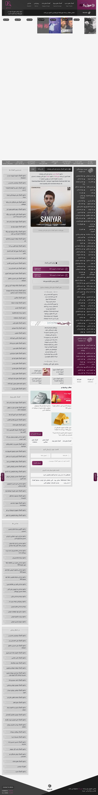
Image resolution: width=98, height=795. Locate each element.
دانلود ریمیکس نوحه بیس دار (17, 602)
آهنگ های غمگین (45, 441)
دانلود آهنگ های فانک (19, 425)
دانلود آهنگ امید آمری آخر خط (17, 415)
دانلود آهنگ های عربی (19, 348)
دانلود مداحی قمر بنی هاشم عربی (16, 584)
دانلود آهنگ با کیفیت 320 (56, 269)
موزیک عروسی (21, 767)
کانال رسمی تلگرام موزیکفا (50, 281)
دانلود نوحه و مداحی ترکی (18, 597)
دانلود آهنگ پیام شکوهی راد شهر (16, 515)
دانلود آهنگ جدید (21, 772)
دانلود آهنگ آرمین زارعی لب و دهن (16, 456)
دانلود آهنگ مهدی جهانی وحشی (16, 685)
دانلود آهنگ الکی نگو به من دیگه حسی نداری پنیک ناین (16, 215)
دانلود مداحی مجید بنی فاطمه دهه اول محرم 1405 (16, 564)
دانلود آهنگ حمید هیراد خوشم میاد (15, 491)
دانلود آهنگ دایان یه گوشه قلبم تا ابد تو (16, 189)
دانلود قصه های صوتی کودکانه (17, 384)
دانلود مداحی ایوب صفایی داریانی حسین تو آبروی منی (16, 537)
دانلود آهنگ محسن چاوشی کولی (16, 466)
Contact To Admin (8, 787)
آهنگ (32, 169)
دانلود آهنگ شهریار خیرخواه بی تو (16, 510)
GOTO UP (49, 789)
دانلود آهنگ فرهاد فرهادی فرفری (16, 668)
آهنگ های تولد (56, 441)
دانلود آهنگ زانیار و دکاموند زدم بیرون (16, 709)
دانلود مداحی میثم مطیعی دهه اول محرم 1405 (15, 578)
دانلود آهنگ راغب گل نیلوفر (18, 749)
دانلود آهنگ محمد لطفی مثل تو (16, 697)
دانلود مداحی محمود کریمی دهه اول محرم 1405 (15, 571)
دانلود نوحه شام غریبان (19, 558)
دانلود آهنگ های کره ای (19, 358)
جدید (54, 174)
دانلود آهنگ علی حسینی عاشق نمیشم (17, 279)
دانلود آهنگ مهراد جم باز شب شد (16, 222)
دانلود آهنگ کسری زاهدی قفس (16, 420)
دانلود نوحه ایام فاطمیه (19, 313)
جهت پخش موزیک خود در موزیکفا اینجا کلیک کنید (15, 13)
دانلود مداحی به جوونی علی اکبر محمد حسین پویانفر (17, 590)
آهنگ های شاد (67, 441)
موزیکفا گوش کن (36, 434)
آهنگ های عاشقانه (35, 441)
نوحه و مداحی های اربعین (18, 607)
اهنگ (47, 176)
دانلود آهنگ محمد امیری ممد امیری (15, 273)
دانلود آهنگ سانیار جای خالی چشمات (57, 169)
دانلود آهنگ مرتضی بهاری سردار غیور (16, 691)
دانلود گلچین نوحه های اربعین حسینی (17, 530)
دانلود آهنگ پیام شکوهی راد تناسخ (15, 472)
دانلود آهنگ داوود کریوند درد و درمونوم (16, 177)
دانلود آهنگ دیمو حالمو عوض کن (16, 209)
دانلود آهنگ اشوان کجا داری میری (16, 653)
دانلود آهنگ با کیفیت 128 (57, 275)
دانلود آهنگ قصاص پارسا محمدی (16, 258)
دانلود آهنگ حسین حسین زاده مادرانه (17, 743)
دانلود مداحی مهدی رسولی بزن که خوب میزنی (16, 438)
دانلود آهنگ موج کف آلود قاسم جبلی (16, 252)
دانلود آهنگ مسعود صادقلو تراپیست (18, 497)
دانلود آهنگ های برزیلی (19, 374)
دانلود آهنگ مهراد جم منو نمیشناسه (18, 504)
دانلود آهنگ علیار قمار (19, 703)
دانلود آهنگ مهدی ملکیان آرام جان (16, 715)
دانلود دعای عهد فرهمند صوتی (17, 612)
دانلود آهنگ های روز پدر (19, 389)
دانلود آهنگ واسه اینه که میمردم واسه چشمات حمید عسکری (16, 292)
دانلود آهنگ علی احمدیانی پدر (17, 268)
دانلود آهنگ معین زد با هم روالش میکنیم (16, 445)
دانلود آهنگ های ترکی (19, 323)
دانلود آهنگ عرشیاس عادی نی (17, 183)
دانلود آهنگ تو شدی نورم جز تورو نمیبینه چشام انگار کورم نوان (16, 674)
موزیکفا (87, 4)
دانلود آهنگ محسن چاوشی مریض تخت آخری (16, 478)
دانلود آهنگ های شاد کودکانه (17, 379)
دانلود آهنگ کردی (20, 308)
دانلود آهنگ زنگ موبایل (19, 328)
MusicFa (85, 13)
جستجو (8, 8)
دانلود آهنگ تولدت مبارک (18, 303)
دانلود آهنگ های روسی (19, 363)
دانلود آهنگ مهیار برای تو (18, 227)
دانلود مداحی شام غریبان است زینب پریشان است (15, 552)
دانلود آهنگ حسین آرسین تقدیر (16, 263)
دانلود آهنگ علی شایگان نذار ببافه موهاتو (16, 203)
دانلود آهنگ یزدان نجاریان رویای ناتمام (16, 726)
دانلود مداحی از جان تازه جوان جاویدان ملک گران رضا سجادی (17, 545)
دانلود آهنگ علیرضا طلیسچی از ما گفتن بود (16, 431)
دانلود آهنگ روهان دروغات (18, 732)
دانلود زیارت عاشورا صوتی (18, 617)
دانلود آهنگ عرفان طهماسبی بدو (16, 462)
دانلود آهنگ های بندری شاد (18, 343)
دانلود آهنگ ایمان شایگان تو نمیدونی (17, 755)
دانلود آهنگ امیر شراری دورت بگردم (15, 720)
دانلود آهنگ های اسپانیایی (18, 353)
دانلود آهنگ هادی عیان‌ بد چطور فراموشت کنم (16, 409)
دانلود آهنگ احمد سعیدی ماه (17, 680)
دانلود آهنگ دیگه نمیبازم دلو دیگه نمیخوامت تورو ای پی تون (16, 233)
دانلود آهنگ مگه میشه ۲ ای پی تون (15, 286)
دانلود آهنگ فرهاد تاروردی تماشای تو (16, 240)
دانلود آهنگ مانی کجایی (19, 658)
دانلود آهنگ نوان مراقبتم (18, 663)
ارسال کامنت (37, 463)
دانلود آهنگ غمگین (20, 298)
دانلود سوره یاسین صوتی (18, 622)
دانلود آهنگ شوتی (20, 333)
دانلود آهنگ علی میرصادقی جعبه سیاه (16, 196)
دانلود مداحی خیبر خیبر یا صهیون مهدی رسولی (16, 485)
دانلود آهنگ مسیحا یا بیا (19, 737)
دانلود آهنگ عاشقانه (20, 318)
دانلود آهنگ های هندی (19, 369)
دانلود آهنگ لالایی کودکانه (18, 338)
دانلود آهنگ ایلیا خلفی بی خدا (17, 246)
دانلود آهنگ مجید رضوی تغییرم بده (15, 451)
